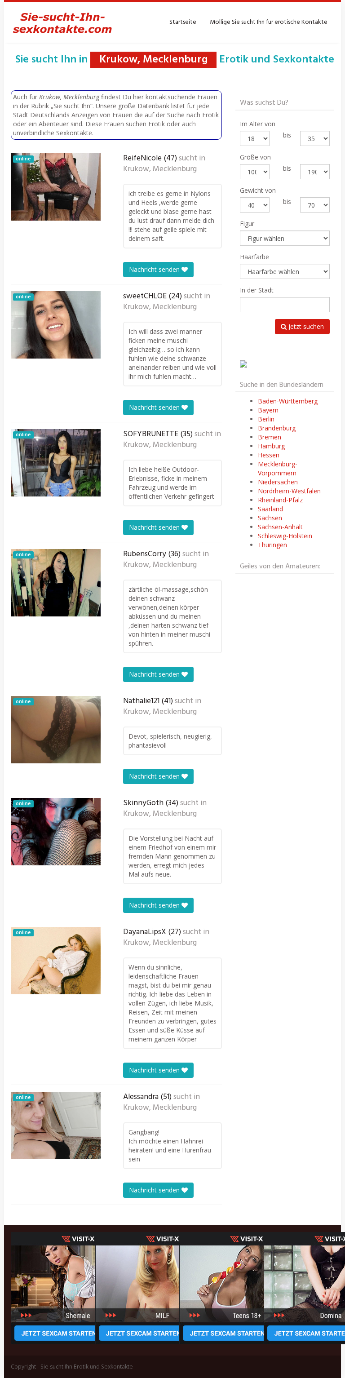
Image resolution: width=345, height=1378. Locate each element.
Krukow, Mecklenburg (160, 169)
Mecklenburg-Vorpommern (277, 468)
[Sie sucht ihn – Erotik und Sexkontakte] (62, 22)
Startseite (182, 22)
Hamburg (271, 446)
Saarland (270, 509)
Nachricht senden (155, 269)
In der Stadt (257, 290)
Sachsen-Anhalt (280, 527)
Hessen (268, 455)
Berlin (266, 419)
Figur (247, 223)
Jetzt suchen (305, 326)
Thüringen (272, 545)
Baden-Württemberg (288, 401)
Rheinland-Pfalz (280, 500)
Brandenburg (277, 428)
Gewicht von (258, 190)
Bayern (268, 410)
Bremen (269, 437)
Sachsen (270, 518)
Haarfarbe (254, 257)
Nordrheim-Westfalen (289, 491)
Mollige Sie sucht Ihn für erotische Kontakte (268, 22)
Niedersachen (278, 482)
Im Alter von (257, 124)
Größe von (255, 157)
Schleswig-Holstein (285, 536)
